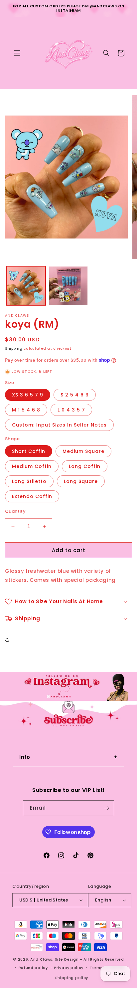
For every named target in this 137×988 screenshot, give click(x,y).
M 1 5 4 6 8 (26, 409)
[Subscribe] (106, 808)
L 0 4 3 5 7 (71, 409)
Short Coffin (28, 451)
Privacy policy (68, 967)
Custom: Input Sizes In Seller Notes (59, 425)
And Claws (41, 959)
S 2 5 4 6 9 (75, 394)
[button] (17, 53)
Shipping (14, 348)
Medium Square (83, 451)
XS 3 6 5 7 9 (27, 394)
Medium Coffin (32, 466)
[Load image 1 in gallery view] (26, 285)
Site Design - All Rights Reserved (89, 959)
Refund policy (33, 967)
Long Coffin (84, 466)
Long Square (81, 481)
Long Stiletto (29, 481)
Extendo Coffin (32, 496)
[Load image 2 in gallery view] (68, 285)
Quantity (15, 511)
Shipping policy (71, 977)
